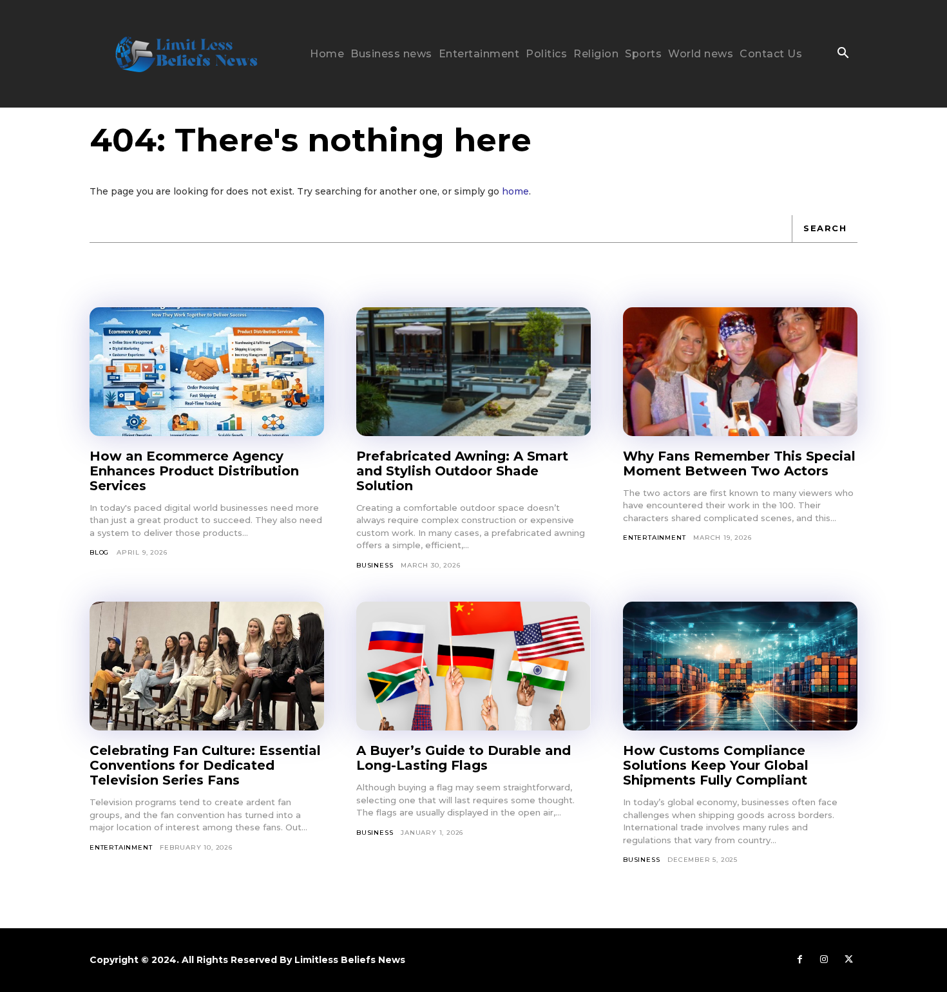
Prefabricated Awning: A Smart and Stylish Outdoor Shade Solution (462, 470)
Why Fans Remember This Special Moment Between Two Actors (739, 463)
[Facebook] (799, 960)
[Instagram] (824, 960)
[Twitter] (848, 960)
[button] (842, 54)
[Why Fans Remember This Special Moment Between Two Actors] (740, 371)
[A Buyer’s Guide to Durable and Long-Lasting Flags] (473, 666)
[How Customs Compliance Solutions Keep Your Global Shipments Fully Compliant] (740, 666)
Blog (99, 552)
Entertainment (654, 537)
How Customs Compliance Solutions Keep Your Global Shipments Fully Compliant (715, 765)
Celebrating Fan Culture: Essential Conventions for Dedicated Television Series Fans (205, 765)
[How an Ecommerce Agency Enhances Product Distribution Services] (207, 371)
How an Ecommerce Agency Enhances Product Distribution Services (194, 470)
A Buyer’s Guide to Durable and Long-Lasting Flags (463, 758)
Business (374, 565)
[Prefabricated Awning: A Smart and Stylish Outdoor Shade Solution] (473, 371)
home (515, 191)
